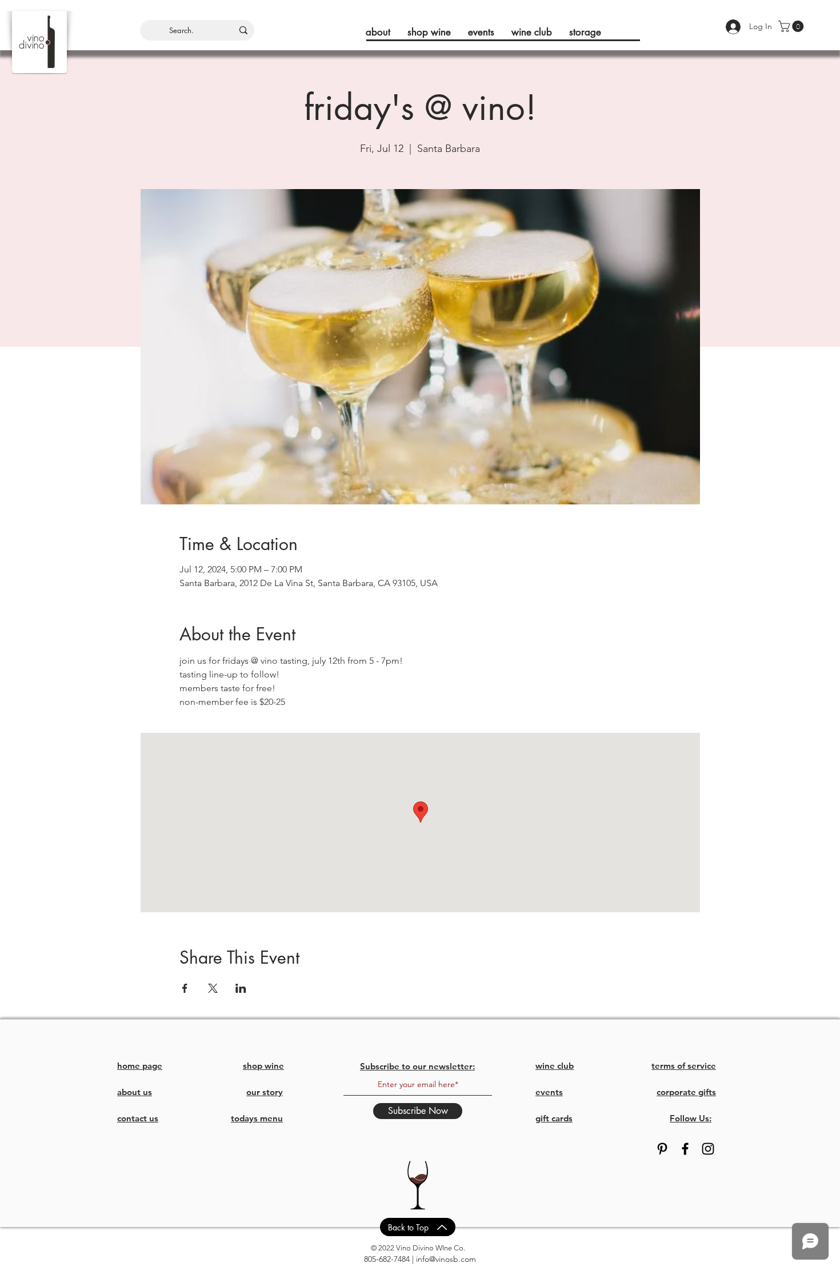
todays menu (257, 1118)
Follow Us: (690, 1118)
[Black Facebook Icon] (685, 1149)
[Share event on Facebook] (184, 988)
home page (139, 1065)
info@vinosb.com (446, 1259)
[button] (792, 26)
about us (134, 1091)
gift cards (554, 1118)
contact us (137, 1118)
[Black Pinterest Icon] (662, 1149)
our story (264, 1091)
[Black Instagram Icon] (708, 1149)
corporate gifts (686, 1091)
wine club (554, 1065)
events (549, 1091)
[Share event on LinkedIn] (240, 988)
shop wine (263, 1065)
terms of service (683, 1065)
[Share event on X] (212, 988)
